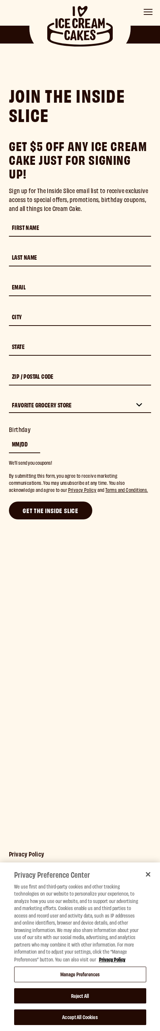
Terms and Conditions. (126, 490)
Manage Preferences (80, 974)
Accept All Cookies (79, 1017)
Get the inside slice (51, 510)
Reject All (80, 995)
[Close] (148, 874)
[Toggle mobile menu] (148, 12)
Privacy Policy (82, 490)
